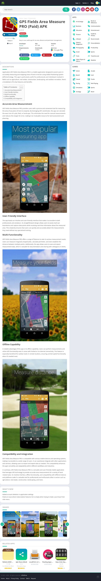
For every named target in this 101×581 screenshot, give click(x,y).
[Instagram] (83, 9)
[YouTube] (87, 9)
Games (85, 3)
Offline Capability (10, 96)
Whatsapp (25, 58)
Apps (77, 3)
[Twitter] (78, 9)
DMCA (28, 578)
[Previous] (2, 524)
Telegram (59, 55)
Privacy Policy (15, 578)
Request (33, 578)
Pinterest (48, 55)
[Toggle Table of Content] (20, 87)
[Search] (66, 9)
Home (21, 18)
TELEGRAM (11, 34)
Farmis (21, 45)
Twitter (36, 55)
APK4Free (24, 575)
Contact (22, 578)
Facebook (25, 55)
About (8, 578)
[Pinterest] (92, 9)
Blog (92, 3)
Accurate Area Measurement (13, 90)
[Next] (67, 524)
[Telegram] (97, 9)
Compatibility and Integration (13, 98)
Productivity (32, 18)
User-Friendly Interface (11, 92)
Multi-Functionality (10, 94)
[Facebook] (74, 9)
